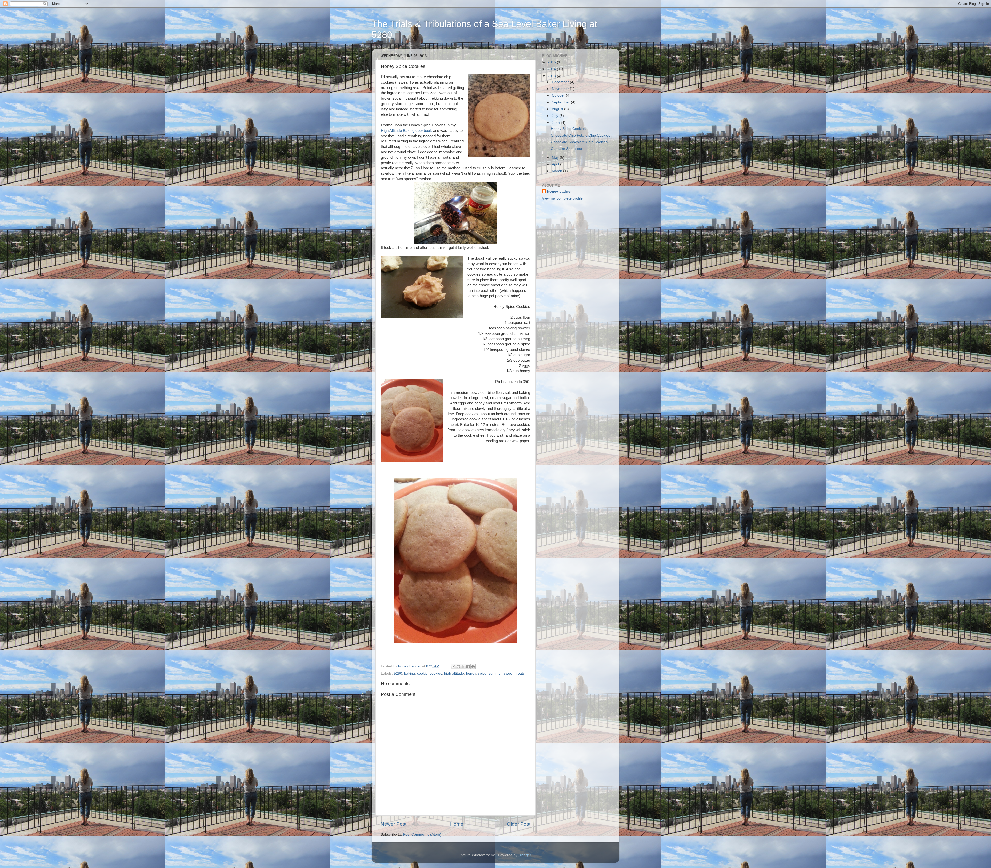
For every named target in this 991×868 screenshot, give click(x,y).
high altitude (454, 673)
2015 (552, 62)
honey (471, 673)
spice (482, 673)
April (556, 164)
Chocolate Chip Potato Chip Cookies (580, 135)
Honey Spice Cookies (568, 129)
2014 (552, 69)
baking (409, 673)
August (558, 109)
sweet (508, 673)
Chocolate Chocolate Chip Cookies (579, 142)
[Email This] (453, 666)
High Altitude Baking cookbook (406, 131)
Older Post (518, 824)
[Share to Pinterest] (473, 666)
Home (456, 824)
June (556, 123)
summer (495, 673)
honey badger (559, 191)
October (559, 95)
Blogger (524, 855)
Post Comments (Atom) (422, 835)
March (557, 171)
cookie (422, 673)
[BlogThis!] (458, 666)
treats (520, 673)
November (561, 89)
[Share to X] (463, 666)
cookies (436, 673)
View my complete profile (562, 198)
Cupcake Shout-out (566, 149)
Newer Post (393, 824)
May (556, 158)
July (555, 116)
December (561, 82)
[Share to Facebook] (468, 666)
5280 (398, 673)
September (561, 102)
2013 (552, 76)
